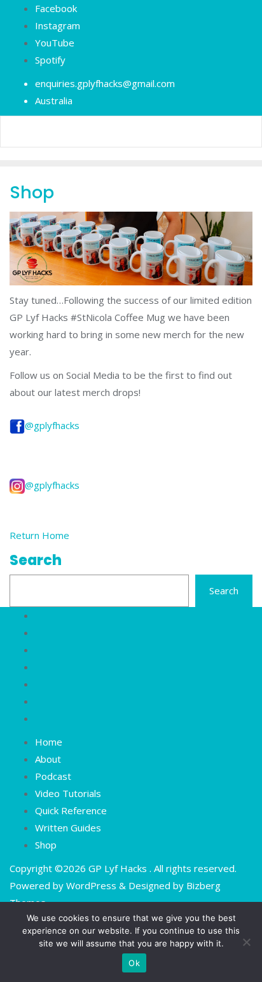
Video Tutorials (68, 793)
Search (36, 560)
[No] (246, 942)
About (48, 759)
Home (48, 741)
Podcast (53, 776)
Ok (134, 963)
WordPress (91, 885)
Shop (46, 844)
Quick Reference (71, 810)
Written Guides (68, 827)
